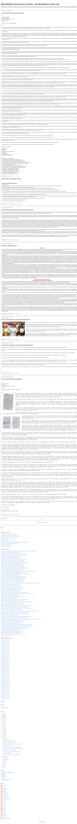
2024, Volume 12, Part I (5, 698)
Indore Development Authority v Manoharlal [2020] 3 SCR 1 (11, 632)
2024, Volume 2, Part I (5, 645)
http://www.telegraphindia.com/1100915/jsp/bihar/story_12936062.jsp (12, 201)
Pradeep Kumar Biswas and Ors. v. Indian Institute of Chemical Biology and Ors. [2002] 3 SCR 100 (18, 571)
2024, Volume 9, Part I (5, 689)
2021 (3, 721)
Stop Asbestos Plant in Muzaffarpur (12, 379)
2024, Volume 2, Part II (5, 646)
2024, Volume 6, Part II (5, 667)
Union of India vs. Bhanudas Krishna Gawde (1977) (10, 535)
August (4, 761)
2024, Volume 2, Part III (5, 647)
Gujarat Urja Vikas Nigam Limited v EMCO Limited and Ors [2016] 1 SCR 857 (15, 599)
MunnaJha (4, 791)
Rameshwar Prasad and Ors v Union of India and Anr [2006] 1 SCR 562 (14, 579)
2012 (3, 735)
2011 (3, 736)
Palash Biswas (4, 792)
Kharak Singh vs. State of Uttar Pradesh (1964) (9, 543)
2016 (3, 729)
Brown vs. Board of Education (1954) (7, 635)
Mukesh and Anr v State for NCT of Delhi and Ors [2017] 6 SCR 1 (12, 600)
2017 (3, 727)
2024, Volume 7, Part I (5, 672)
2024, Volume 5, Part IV (5, 665)
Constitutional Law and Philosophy (7, 772)
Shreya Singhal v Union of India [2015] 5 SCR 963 (10, 595)
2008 (3, 766)
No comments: (19, 203)
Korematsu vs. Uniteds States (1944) (7, 538)
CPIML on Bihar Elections (9, 245)
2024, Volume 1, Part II (5, 641)
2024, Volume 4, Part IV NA (6, 659)
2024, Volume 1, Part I (5, 639)
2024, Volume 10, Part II (5, 693)
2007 (3, 767)
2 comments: (16, 176)
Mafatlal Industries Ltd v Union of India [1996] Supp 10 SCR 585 (12, 565)
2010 (3, 738)
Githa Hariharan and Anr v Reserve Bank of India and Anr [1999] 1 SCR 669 (14, 568)
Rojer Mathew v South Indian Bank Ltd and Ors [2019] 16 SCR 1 (12, 621)
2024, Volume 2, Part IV (5, 649)
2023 (3, 718)
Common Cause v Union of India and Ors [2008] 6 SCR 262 (11, 581)
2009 (3, 764)
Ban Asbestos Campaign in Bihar (11, 178)
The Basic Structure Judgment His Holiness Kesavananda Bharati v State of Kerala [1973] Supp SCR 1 (19, 551)
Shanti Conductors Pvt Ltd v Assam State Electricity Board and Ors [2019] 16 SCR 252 (16, 625)
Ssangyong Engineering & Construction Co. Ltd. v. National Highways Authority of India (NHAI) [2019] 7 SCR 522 (21, 619)
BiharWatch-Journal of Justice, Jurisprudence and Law (30, 4)
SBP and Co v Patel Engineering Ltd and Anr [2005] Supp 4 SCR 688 (13, 577)
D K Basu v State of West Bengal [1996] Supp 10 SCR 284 (11, 564)
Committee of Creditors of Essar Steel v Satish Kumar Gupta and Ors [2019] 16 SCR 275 (17, 624)
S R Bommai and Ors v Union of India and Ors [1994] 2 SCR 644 (12, 560)
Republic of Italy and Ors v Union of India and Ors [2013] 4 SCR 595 (13, 587)
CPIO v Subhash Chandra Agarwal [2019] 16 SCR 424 (10, 623)
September (5, 759)
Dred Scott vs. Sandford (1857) (6, 546)
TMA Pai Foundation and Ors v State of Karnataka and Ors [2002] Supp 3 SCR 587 (16, 573)
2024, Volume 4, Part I (5, 655)
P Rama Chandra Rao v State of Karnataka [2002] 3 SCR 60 (11, 572)
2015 (3, 730)
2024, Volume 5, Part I (5, 661)
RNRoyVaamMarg (5, 795)
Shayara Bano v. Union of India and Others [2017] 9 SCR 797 (12, 604)
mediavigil (4, 815)
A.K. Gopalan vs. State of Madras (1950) (8, 540)
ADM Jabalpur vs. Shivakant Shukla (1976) (8, 534)
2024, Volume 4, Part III (5, 658)
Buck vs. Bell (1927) (4, 539)
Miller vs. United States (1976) (6, 544)
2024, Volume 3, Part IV (5, 654)
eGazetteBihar (3, 773)
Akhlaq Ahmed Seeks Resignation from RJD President (17, 210)
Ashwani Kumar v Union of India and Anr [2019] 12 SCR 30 (11, 620)
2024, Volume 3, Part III (5, 653)
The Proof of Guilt (4, 780)
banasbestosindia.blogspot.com (8, 155)
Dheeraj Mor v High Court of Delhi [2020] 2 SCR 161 (10, 629)
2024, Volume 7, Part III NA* (6, 674)
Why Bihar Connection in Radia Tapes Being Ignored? (17, 345)
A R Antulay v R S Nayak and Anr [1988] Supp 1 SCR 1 (10, 556)
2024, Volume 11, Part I (5, 696)
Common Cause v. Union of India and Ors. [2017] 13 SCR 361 (12, 603)
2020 (3, 722)
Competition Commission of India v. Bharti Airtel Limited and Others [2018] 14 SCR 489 (17, 616)
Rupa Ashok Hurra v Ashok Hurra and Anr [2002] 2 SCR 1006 (12, 569)
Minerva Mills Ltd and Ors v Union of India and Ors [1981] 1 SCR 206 (13, 553)
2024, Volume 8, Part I (5, 682)
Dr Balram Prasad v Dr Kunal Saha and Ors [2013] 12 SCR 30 (12, 589)
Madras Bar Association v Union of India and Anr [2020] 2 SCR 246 (13, 633)
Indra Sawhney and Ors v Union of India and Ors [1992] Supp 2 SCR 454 (14, 559)
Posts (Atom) (44, 522)
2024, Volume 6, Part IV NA (6, 670)
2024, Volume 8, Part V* (5, 687)
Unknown (3, 800)
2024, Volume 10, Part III (5, 694)
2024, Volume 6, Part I (5, 666)
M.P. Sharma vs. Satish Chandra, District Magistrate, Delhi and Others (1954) (15, 542)
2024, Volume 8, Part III (5, 685)
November (5, 756)
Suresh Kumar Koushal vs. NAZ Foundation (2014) (10, 536)
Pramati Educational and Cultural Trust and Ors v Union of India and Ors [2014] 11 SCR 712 (17, 593)
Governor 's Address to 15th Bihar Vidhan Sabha (11, 754)
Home (42, 518)
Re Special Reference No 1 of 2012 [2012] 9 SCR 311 (10, 585)
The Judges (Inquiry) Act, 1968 (6, 779)
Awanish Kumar (5, 785)
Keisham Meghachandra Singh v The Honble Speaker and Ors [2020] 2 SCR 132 (15, 627)
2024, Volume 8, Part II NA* (6, 684)
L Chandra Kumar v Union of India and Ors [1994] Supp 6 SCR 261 (13, 561)
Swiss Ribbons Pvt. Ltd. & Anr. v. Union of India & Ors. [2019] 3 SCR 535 (14, 617)
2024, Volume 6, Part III (5, 669)
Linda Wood (3, 777)
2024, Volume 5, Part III (5, 663)
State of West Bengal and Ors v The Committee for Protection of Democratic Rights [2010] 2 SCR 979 (19, 583)
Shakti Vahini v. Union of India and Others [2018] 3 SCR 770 (11, 609)
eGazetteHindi (3, 775)
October (4, 758)
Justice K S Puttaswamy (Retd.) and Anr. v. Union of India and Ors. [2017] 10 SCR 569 (16, 605)
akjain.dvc (4, 811)
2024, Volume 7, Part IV (5, 675)
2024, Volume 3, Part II (5, 651)
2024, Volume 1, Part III (5, 642)
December (5, 739)
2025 (3, 715)
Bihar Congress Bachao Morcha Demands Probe (16, 319)
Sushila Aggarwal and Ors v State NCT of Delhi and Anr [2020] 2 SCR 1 (13, 628)
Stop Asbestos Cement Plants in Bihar (13, 13)
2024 (3, 716)
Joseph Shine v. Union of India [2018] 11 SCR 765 (10, 615)
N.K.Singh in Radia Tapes (7, 753)
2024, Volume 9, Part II (5, 690)
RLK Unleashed (4, 794)
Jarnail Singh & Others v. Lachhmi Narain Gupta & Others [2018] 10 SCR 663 (14, 613)
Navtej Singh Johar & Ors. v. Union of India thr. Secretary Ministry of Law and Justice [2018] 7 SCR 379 (19, 611)
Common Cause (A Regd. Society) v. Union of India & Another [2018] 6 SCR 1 (15, 607)
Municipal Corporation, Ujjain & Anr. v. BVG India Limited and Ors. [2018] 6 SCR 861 (16, 608)
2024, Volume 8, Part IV (5, 686)
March (4, 762)
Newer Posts (4, 518)
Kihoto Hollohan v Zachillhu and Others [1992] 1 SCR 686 (11, 557)
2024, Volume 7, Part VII (5, 679)
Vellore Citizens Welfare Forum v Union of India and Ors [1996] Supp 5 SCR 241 (15, 563)
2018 (3, 726)
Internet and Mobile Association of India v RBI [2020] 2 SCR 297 (12, 631)
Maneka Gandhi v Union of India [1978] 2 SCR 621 (10, 552)
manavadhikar (4, 814)
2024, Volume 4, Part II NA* (6, 657)
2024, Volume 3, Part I (5, 650)
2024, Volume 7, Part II (5, 673)
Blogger (44, 821)
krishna (3, 812)
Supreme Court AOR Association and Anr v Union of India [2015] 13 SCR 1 (14, 596)
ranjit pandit (4, 817)
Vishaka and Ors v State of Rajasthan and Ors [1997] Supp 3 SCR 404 (13, 567)
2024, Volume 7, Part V (5, 677)
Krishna (3, 786)
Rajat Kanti (4, 797)
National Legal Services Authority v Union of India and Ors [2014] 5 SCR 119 (14, 592)
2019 (3, 724)
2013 (3, 733)
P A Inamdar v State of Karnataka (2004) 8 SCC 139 (10, 575)
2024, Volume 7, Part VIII (5, 681)
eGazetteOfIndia (4, 776)
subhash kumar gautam (6, 818)
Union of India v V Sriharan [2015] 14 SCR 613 (9, 597)
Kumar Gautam (5, 788)
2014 (3, 732)
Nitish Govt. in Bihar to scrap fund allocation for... (12, 751)
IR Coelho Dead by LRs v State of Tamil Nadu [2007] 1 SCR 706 (12, 580)
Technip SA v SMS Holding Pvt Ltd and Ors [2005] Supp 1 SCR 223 (13, 576)
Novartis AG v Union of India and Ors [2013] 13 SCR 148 (11, 588)
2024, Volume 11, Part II (5, 697)
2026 (3, 713)
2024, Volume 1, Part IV (5, 643)
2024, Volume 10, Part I (5, 692)
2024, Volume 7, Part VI (5, 678)
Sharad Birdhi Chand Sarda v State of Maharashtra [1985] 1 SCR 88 (13, 555)
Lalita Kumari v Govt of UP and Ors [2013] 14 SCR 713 (11, 591)
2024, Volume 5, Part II (5, 662)
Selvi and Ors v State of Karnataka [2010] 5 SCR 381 (10, 584)
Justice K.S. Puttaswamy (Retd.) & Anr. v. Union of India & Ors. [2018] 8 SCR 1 (15, 612)
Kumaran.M (4, 789)
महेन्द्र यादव (3, 809)
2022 (3, 719)
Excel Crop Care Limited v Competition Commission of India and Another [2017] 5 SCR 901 (17, 601)
